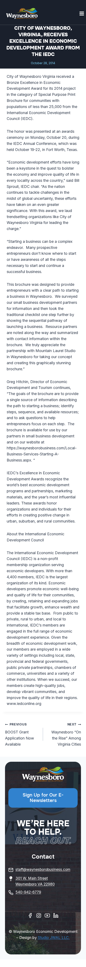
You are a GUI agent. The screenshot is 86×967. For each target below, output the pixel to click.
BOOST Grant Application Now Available (19, 734)
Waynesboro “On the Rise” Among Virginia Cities (66, 734)
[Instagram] (38, 915)
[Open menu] (81, 13)
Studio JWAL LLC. (54, 937)
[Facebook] (30, 915)
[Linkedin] (55, 915)
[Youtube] (47, 915)
